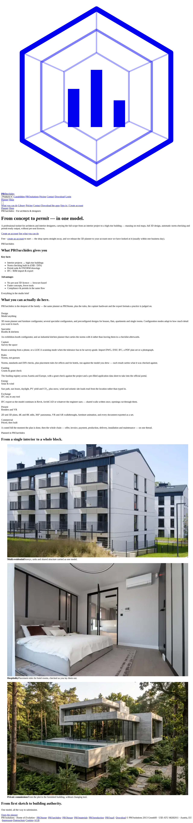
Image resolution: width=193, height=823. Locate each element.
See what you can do (29, 233)
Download (60, 196)
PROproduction (96, 817)
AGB (37, 820)
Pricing (42, 196)
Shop (11, 199)
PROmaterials (80, 817)
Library (21, 205)
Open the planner (9, 815)
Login (68, 196)
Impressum (7, 820)
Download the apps (50, 205)
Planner (4, 199)
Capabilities (19, 196)
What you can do (9, 205)
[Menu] (2, 202)
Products (7, 197)
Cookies (29, 820)
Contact (50, 196)
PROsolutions (32, 196)
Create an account (9, 233)
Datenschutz (19, 820)
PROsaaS (109, 817)
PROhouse (67, 817)
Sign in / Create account (71, 205)
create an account (15, 238)
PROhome (42, 817)
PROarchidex (54, 817)
